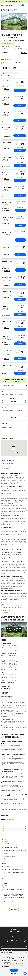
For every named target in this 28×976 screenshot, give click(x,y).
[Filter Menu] (2, 73)
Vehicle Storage (15, 72)
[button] (14, 385)
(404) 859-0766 (4, 48)
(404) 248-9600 (18, 48)
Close (14, 970)
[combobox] (14, 5)
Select (20, 90)
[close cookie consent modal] (26, 953)
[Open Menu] (2, 5)
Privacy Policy (7, 962)
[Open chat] (25, 973)
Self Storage (7, 72)
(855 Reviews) (8, 32)
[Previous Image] (3, 21)
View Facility (14, 401)
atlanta (16, 9)
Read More (14, 909)
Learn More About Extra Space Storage (13, 936)
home (2, 9)
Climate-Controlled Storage (8, 463)
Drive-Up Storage (6, 466)
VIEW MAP (24, 32)
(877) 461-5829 (6, 688)
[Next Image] (25, 21)
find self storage (9, 9)
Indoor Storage (5, 468)
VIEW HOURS (24, 52)
